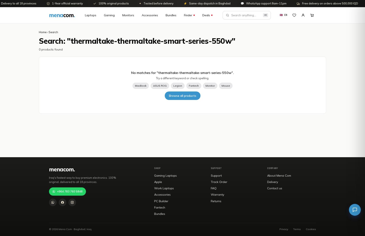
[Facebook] (62, 202)
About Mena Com (279, 175)
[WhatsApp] (53, 202)
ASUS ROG (160, 85)
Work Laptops (164, 188)
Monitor (210, 85)
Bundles (171, 15)
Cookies (311, 229)
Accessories (150, 15)
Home (43, 32)
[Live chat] (355, 210)
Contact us (274, 188)
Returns (216, 201)
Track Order (219, 182)
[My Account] (303, 15)
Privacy (283, 229)
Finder (188, 15)
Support (216, 175)
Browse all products (182, 96)
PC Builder (161, 201)
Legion (177, 85)
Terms (297, 229)
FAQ (214, 188)
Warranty (217, 194)
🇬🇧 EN (283, 15)
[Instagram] (72, 202)
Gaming (109, 15)
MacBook (140, 85)
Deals (206, 15)
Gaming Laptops (165, 175)
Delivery (272, 182)
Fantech (194, 85)
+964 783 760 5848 (70, 191)
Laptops (90, 15)
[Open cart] (312, 15)
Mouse (226, 85)
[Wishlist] (294, 15)
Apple (158, 182)
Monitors (128, 15)
